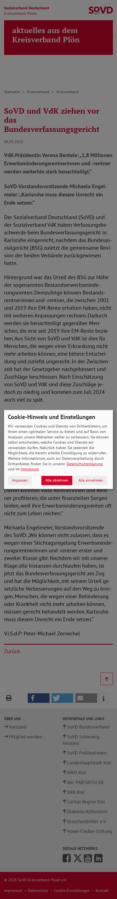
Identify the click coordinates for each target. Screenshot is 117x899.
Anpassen (20, 480)
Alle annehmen (90, 480)
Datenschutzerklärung (84, 463)
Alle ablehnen (56, 480)
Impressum (30, 469)
